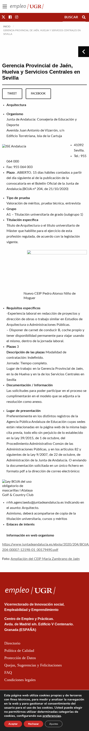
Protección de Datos (20, 658)
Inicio (6, 26)
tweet (12, 93)
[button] (3, 17)
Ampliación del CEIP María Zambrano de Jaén (45, 559)
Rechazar (33, 724)
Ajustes (53, 724)
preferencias (52, 716)
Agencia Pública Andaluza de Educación (36, 421)
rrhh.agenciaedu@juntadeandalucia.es (35, 502)
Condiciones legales (20, 680)
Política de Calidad (19, 650)
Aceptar (13, 724)
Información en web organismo (30, 535)
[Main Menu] (5, 6)
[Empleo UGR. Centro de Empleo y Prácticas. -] (27, 6)
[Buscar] (84, 17)
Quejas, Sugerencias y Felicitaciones (33, 665)
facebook (38, 93)
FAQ (8, 672)
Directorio (12, 643)
